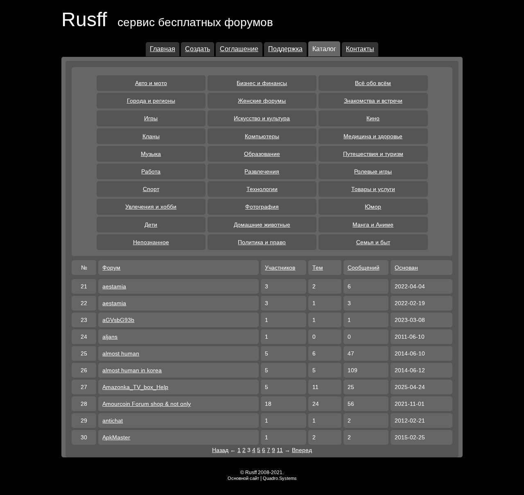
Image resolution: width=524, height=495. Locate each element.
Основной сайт (243, 478)
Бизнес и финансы (262, 83)
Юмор (373, 206)
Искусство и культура (262, 118)
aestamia (114, 286)
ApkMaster (116, 437)
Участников (280, 267)
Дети (151, 224)
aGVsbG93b (118, 320)
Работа (150, 171)
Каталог (324, 48)
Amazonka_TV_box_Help (135, 387)
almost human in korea (132, 370)
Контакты (360, 48)
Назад (220, 450)
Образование (262, 154)
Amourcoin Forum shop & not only (146, 403)
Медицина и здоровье (372, 136)
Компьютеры (262, 136)
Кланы (151, 136)
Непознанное (151, 242)
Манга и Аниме (372, 224)
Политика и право (262, 242)
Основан (406, 267)
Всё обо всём (373, 83)
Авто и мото (151, 83)
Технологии (262, 189)
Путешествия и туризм (373, 154)
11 (280, 450)
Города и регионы (151, 100)
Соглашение (239, 48)
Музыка (151, 154)
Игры (151, 118)
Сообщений (363, 267)
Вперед (302, 450)
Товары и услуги (373, 189)
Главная (162, 48)
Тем (317, 267)
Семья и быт (373, 242)
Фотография (262, 206)
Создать (197, 48)
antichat (112, 420)
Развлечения (261, 171)
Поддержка (285, 48)
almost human (120, 353)
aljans (109, 336)
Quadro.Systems (280, 478)
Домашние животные (262, 224)
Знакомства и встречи (373, 100)
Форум (111, 267)
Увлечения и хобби (150, 206)
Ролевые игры (373, 171)
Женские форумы (262, 100)
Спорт (151, 189)
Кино (372, 118)
